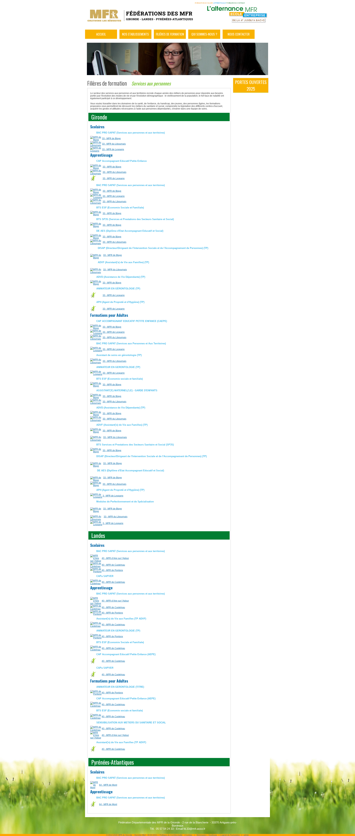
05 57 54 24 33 (165, 828)
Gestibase (212, 835)
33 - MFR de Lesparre (113, 149)
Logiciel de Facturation (230, 835)
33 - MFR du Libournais (114, 144)
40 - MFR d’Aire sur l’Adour (115, 558)
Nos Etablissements (135, 34)
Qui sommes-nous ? (204, 34)
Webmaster (201, 835)
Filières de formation (170, 34)
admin (246, 835)
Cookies (188, 835)
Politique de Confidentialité (171, 835)
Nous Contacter (239, 34)
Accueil (101, 34)
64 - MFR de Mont (108, 785)
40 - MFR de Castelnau (113, 565)
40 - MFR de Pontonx (112, 570)
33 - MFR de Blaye (111, 138)
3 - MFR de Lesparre (113, 495)
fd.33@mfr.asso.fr (194, 828)
